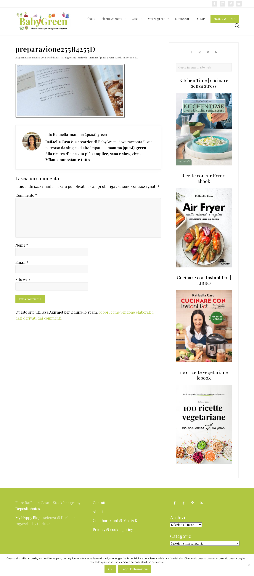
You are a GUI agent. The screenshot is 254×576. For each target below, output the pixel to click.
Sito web (22, 279)
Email (21, 262)
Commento (26, 195)
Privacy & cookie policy (113, 529)
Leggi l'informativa (134, 569)
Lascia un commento (126, 57)
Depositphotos (27, 508)
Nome (21, 245)
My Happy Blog (28, 517)
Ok (110, 569)
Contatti (100, 502)
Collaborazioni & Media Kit (116, 520)
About (98, 511)
